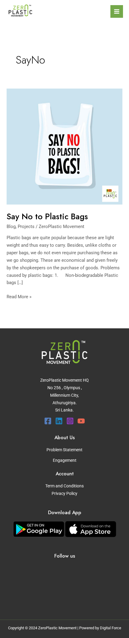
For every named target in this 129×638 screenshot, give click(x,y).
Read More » (19, 296)
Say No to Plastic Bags (47, 216)
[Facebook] (48, 421)
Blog (11, 226)
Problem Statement (64, 449)
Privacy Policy (64, 493)
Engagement (64, 460)
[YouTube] (81, 421)
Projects (26, 226)
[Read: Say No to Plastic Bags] (64, 146)
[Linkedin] (59, 421)
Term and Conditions (64, 485)
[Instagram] (70, 421)
